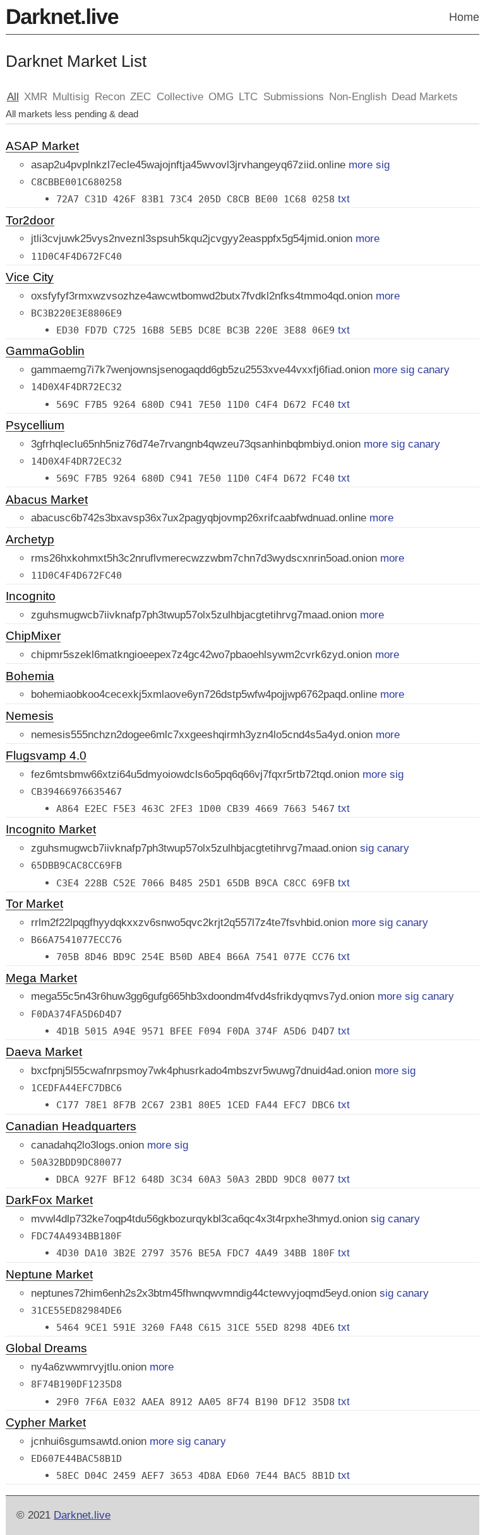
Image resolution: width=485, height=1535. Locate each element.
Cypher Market (46, 1423)
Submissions (293, 97)
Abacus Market (47, 500)
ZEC (140, 97)
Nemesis (30, 716)
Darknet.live (62, 17)
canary (433, 370)
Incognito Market (51, 830)
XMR (35, 97)
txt (344, 199)
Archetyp (30, 540)
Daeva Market (44, 1052)
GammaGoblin (45, 351)
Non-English (357, 97)
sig (383, 165)
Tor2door (30, 221)
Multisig (70, 97)
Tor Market (34, 904)
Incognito (31, 597)
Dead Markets (425, 97)
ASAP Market (42, 147)
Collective (180, 97)
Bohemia (30, 677)
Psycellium (35, 426)
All (13, 97)
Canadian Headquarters (71, 1127)
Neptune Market (49, 1275)
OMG (221, 97)
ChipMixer (33, 636)
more (361, 165)
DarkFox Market (49, 1201)
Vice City (30, 278)
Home (464, 17)
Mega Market (41, 979)
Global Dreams (46, 1349)
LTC (248, 97)
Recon (110, 97)
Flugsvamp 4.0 (46, 756)
